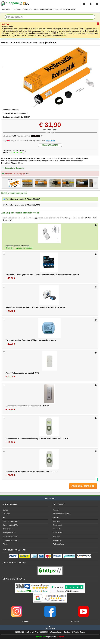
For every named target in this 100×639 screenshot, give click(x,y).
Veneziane (56, 521)
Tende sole (57, 529)
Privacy (5, 544)
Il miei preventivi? (9, 533)
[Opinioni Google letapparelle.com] (50, 593)
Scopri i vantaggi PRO (10, 525)
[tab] (50, 168)
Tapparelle (56, 510)
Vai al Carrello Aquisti (97, 3)
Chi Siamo (6, 514)
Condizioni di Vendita (10, 540)
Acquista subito (50, 145)
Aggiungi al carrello (81, 486)
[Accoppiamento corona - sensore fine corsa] (55, 183)
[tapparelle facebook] (50, 607)
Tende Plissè (57, 533)
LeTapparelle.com (11, 3)
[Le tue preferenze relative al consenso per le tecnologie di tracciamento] (97, 479)
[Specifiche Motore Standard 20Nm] (41, 183)
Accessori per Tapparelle (61, 514)
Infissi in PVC (57, 540)
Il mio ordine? (7, 529)
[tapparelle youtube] (83, 607)
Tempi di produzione (10, 536)
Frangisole (56, 536)
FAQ (4, 517)
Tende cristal (57, 525)
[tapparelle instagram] (16, 607)
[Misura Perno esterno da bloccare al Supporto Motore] (68, 183)
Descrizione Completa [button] (14, 168)
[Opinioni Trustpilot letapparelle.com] (67, 583)
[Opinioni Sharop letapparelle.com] (32, 583)
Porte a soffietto (58, 544)
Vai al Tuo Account (90, 3)
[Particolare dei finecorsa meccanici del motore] (82, 183)
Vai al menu (84, 3)
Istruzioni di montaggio (11, 521)
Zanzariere (57, 517)
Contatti (5, 510)
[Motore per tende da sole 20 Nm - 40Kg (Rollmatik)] (50, 77)
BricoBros (25, 622)
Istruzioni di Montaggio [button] (15, 174)
